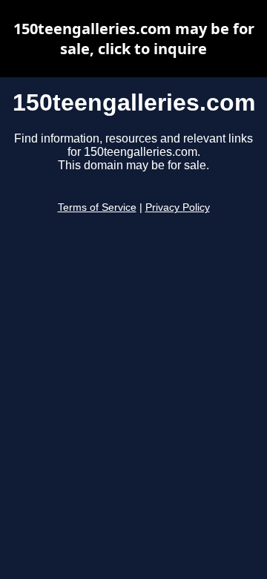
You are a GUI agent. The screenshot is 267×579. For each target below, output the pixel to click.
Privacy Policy (177, 207)
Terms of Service (97, 207)
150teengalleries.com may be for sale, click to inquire (133, 39)
